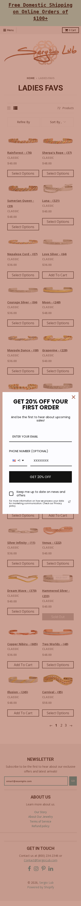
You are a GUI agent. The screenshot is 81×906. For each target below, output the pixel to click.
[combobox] (18, 461)
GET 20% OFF (40, 476)
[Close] (74, 397)
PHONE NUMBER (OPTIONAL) (28, 451)
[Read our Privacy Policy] (69, 501)
